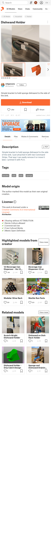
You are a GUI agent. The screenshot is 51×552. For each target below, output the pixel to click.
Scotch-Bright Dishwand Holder (12, 336)
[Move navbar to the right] (48, 8)
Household (18, 16)
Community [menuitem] (37, 9)
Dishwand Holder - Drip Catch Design (12, 366)
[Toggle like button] (5, 272)
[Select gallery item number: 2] (11, 263)
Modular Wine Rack (13, 298)
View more (43, 242)
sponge (29, 175)
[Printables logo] (2, 9)
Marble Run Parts (36, 298)
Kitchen (29, 16)
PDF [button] (46, 147)
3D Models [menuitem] (10, 9)
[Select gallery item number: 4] (15, 263)
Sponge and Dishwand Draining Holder (37, 366)
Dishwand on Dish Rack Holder (36, 336)
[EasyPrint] (31, 3)
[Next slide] (48, 70)
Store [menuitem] (20, 9)
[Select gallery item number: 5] (16, 263)
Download (27, 102)
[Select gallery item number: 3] (13, 263)
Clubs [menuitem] (27, 9)
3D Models (6, 16)
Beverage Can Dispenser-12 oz (36, 268)
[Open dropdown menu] (47, 22)
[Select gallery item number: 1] (9, 263)
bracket (5, 175)
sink (14, 175)
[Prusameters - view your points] (35, 2)
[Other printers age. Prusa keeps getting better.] (25, 125)
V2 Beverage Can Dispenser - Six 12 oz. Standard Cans (12, 268)
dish (21, 175)
